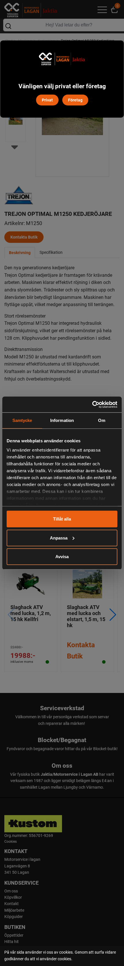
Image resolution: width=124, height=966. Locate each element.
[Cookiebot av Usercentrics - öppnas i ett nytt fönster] (92, 404)
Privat (47, 100)
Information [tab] (62, 420)
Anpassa (58, 537)
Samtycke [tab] (22, 420)
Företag (75, 100)
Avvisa (62, 556)
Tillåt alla (62, 518)
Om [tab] (101, 420)
